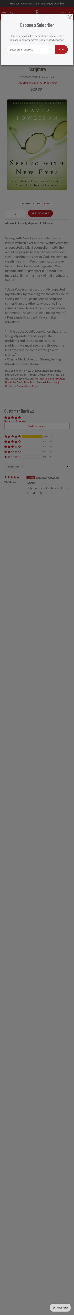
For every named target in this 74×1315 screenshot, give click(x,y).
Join (61, 49)
